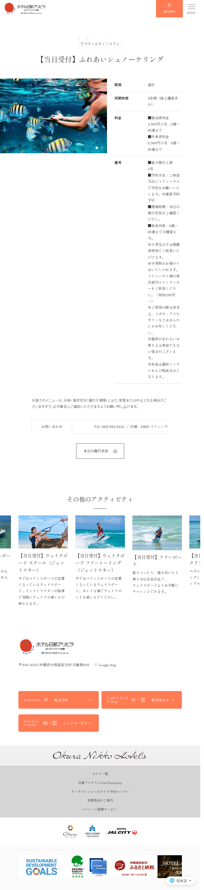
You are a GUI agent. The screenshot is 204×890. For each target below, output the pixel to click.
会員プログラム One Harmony (100, 782)
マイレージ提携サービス (99, 809)
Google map (107, 665)
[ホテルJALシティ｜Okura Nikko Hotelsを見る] (122, 831)
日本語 (181, 881)
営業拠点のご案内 (100, 800)
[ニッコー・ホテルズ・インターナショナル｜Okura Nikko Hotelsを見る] (92, 831)
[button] (24, 9)
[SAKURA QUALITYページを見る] (88, 866)
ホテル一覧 (100, 773)
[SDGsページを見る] (41, 866)
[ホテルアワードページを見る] (180, 866)
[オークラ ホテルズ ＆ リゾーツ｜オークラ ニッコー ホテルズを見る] (70, 831)
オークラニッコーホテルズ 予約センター (100, 791)
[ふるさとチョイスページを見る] (134, 866)
